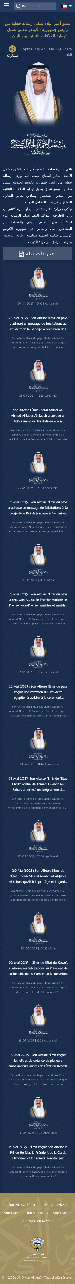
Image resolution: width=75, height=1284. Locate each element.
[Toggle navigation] (6, 6)
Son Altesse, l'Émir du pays (28, 1204)
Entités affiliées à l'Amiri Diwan (48, 1213)
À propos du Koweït (37, 1221)
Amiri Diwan (13, 1213)
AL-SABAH (59, 1204)
